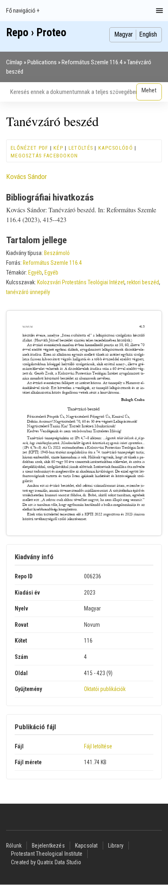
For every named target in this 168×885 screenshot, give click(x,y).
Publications (42, 62)
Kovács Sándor (26, 176)
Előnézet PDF (29, 148)
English (148, 34)
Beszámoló (57, 253)
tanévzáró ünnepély (28, 292)
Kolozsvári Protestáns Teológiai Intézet (80, 282)
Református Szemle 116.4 (92, 62)
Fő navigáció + (23, 10)
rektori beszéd (143, 282)
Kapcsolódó (115, 148)
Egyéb (35, 272)
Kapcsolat (86, 845)
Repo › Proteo (36, 32)
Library (116, 845)
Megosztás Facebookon (44, 156)
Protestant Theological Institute (46, 853)
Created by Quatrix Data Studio (46, 862)
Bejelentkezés (48, 845)
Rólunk (14, 845)
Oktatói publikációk (105, 689)
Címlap (14, 62)
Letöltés (81, 148)
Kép (58, 148)
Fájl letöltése (98, 746)
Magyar (123, 34)
